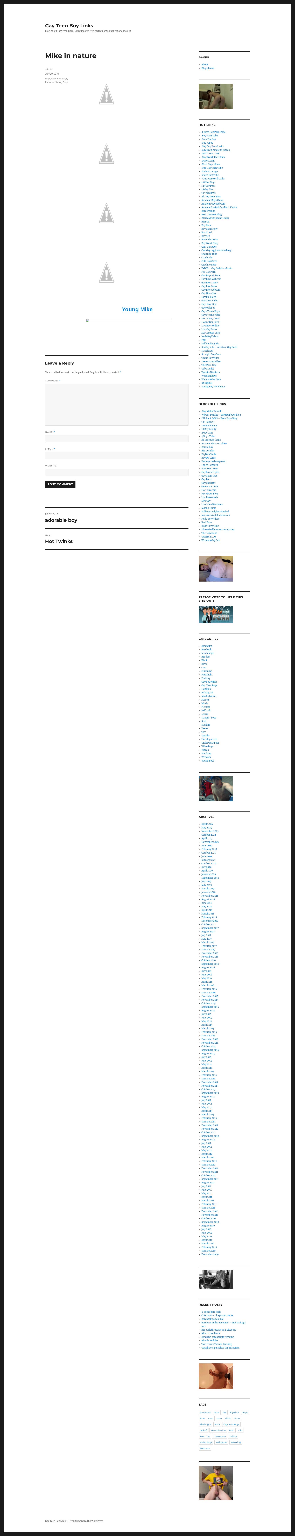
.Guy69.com (208, 160)
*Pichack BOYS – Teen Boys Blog (219, 418)
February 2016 (209, 989)
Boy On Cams (208, 457)
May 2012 (206, 1150)
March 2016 (207, 985)
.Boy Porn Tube (209, 135)
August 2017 (208, 931)
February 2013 (209, 1118)
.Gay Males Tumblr (211, 411)
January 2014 (208, 1078)
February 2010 (209, 1247)
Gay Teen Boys (59, 78)
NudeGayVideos (210, 336)
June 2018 (206, 903)
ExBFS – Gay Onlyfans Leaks (217, 268)
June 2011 (206, 1189)
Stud (203, 721)
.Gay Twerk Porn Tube (213, 157)
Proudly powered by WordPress (86, 1521)
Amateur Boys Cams (212, 200)
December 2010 (209, 1211)
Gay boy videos (209, 681)
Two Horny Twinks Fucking (216, 1344)
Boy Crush (207, 232)
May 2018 (206, 906)
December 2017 (209, 920)
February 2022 (209, 849)
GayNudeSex (208, 307)
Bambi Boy (207, 447)
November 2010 (209, 1214)
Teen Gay (205, 1436)
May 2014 (206, 1064)
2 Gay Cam (207, 432)
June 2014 (206, 1060)
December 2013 (209, 1082)
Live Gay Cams (209, 329)
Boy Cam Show (209, 228)
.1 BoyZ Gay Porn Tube (213, 132)
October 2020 (208, 863)
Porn (231, 1430)
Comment (53, 380)
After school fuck (210, 1333)
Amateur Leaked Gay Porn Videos (219, 207)
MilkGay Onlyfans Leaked (215, 511)
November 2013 (209, 1085)
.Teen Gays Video (210, 164)
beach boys (207, 653)
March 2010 (207, 1243)
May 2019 (206, 885)
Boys (47, 78)
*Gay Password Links (213, 178)
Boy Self (205, 236)
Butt (202, 1418)
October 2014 (208, 1046)
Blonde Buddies (209, 1340)
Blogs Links (207, 68)
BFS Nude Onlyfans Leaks (215, 218)
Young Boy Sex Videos (213, 386)
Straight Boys (208, 717)
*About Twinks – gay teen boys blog (221, 414)
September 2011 (210, 1179)
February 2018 (209, 917)
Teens (204, 728)
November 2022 (210, 842)
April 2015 (206, 1024)
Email (50, 449)
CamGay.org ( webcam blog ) (217, 250)
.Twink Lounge (209, 171)
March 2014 (207, 1071)
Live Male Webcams (212, 504)
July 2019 (206, 881)
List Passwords (209, 497)
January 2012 (208, 1164)
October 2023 (208, 834)
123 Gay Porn (208, 185)
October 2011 (208, 1175)
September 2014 (210, 1050)
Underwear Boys (210, 742)
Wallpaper (221, 1442)
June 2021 (206, 856)
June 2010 (206, 1232)
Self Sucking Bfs (210, 343)
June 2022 (206, 845)
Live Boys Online (210, 325)
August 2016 (208, 967)
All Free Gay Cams (211, 439)
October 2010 (208, 1218)
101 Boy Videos (209, 425)
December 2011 (209, 1168)
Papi (203, 340)
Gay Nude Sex (208, 293)
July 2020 (206, 867)
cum (203, 667)
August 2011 (207, 1182)
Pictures (49, 82)
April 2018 (206, 910)
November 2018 (209, 895)
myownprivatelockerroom (215, 515)
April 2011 (206, 1197)
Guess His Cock (209, 486)
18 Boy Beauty (208, 429)
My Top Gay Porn (210, 332)
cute (219, 1418)
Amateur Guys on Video (214, 443)
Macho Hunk (208, 508)
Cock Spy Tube (209, 254)
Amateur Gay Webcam (213, 203)
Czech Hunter (208, 264)
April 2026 (207, 824)
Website (51, 465)
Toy (203, 732)
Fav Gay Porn (208, 271)
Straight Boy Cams (211, 354)
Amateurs (206, 646)
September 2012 (210, 1136)
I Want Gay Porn (210, 322)
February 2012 (209, 1161)
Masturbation (208, 696)
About (204, 64)
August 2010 (208, 1225)
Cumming (206, 671)
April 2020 (207, 870)
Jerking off (207, 692)
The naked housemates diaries (218, 529)
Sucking (205, 724)
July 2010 (206, 1229)
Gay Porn (206, 479)
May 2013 (206, 1107)
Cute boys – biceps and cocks (217, 1315)
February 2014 (209, 1075)
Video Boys (207, 746)
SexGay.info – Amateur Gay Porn (219, 347)
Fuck (217, 1424)
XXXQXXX (206, 383)
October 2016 (208, 960)
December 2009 (210, 1254)
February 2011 (208, 1204)
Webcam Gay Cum (211, 379)
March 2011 (207, 1200)
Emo (237, 1418)
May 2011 (206, 1193)
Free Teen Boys (209, 468)
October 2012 (208, 1132)
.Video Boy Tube (210, 175)
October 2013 (208, 1089)
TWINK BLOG (208, 536)
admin (49, 69)
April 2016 (207, 981)
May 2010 (206, 1236)
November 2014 (209, 1042)
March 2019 (207, 888)
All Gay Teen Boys (211, 196)
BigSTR (205, 221)
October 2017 (208, 924)
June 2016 (206, 974)
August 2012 (208, 1139)
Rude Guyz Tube (210, 526)
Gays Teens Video (211, 314)
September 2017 (210, 928)
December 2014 (209, 1039)
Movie (204, 703)
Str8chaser (207, 350)
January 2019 (208, 892)
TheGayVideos (209, 533)
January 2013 (208, 1121)
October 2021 (208, 852)
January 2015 (208, 1035)
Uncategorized (209, 739)
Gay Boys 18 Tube (210, 275)
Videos (205, 750)
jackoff (203, 1430)
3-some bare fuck (211, 1311)
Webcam (206, 757)
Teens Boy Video (210, 358)
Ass (224, 1412)
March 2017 (207, 942)
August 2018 (208, 899)
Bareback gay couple (212, 1319)
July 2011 (206, 1186)
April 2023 (207, 838)
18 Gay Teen (207, 189)
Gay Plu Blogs (208, 297)
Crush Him (207, 257)
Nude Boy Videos (210, 518)
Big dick (205, 656)
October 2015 (208, 1003)
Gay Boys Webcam (211, 279)
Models (205, 699)
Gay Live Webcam (210, 289)
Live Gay (205, 500)
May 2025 (206, 827)
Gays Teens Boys (210, 311)
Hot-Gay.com (208, 490)
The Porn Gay (208, 365)
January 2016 (208, 992)
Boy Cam (206, 225)
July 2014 (206, 1057)
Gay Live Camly (209, 282)
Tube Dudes (207, 368)
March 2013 (207, 1114)
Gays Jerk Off (208, 482)
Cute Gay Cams (209, 261)
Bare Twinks (208, 211)
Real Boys (206, 522)
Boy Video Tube (209, 239)
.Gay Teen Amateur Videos (215, 150)
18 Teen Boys (208, 193)
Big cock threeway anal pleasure (218, 1329)
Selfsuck (206, 710)
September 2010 (210, 1222)
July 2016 (206, 971)
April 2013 (206, 1110)
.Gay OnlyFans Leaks (212, 146)
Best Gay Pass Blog (211, 214)
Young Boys (61, 82)
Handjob (206, 689)
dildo (228, 1418)
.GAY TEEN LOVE (210, 153)
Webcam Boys (209, 375)
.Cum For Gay (208, 139)
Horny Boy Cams (210, 318)
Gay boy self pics (210, 472)
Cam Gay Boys (209, 246)
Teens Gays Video (211, 361)
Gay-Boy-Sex (208, 304)
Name (50, 432)
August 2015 (208, 1010)
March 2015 (207, 1028)
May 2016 (206, 978)
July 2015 (206, 1014)
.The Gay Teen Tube (212, 167)
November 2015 (209, 999)
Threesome (219, 1436)
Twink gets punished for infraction (220, 1347)
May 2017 (206, 938)
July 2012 (206, 1143)
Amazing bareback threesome (217, 1337)
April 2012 (206, 1154)
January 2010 (208, 1250)
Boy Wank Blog (209, 243)
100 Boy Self (207, 422)
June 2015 (206, 1017)
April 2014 (206, 1067)
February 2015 (209, 1032)
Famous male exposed (213, 461)
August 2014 (208, 1053)
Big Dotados (208, 450)
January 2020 (208, 874)
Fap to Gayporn (209, 465)
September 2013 (210, 1093)
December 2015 (209, 996)
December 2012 (209, 1125)
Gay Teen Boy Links (69, 26)
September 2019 (210, 877)
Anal (216, 1412)
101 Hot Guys (208, 182)
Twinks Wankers (210, 372)
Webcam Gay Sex (210, 540)
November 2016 (210, 956)
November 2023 (210, 831)
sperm (204, 714)
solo (240, 1430)
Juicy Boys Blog (209, 493)
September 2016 (210, 963)
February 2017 (209, 946)
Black (204, 660)
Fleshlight (207, 674)
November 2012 (209, 1128)
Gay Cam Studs (209, 475)
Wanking (206, 753)
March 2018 (207, 913)
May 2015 (206, 1021)
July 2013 (206, 1100)
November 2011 (209, 1171)
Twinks (205, 735)
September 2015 (210, 1007)
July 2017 (206, 935)
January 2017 (208, 949)
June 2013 (206, 1103)
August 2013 (208, 1096)
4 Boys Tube (208, 436)
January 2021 (208, 859)
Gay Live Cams (209, 286)
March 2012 (207, 1157)
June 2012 (206, 1146)
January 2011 (208, 1207)
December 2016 (209, 953)
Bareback (206, 649)
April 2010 (206, 1240)
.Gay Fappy (207, 142)
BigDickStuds (208, 454)
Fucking (205, 678)
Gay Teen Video (209, 300)
